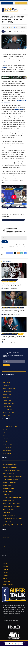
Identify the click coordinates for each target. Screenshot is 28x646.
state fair (3, 67)
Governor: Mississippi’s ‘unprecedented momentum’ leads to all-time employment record (13, 337)
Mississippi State (6, 281)
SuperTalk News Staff (11, 31)
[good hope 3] (14, 77)
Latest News (5, 279)
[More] (17, 27)
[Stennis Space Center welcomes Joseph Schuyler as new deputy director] (14, 298)
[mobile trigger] (21, 9)
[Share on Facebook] (5, 27)
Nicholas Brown (18, 109)
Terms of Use (15, 244)
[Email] (10, 27)
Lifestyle (21, 307)
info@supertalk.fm (13, 620)
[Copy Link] (12, 27)
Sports (13, 281)
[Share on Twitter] (7, 27)
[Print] (14, 27)
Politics (21, 333)
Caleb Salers (6, 288)
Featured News (13, 279)
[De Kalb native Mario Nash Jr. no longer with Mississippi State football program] (14, 270)
